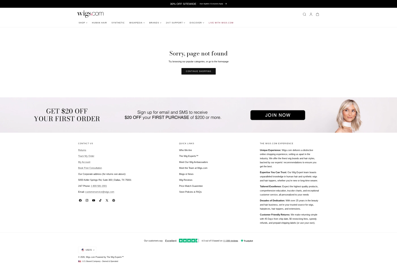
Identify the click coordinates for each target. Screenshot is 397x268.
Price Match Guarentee (191, 186)
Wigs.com (90, 257)
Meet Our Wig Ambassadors (193, 162)
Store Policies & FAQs (190, 191)
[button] (304, 14)
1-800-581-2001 (99, 186)
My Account (84, 162)
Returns (82, 150)
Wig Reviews (185, 180)
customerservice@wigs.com (99, 191)
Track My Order (86, 156)
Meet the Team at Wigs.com (193, 168)
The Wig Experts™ (188, 156)
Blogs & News (186, 174)
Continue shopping (198, 71)
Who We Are (185, 150)
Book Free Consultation (90, 168)
